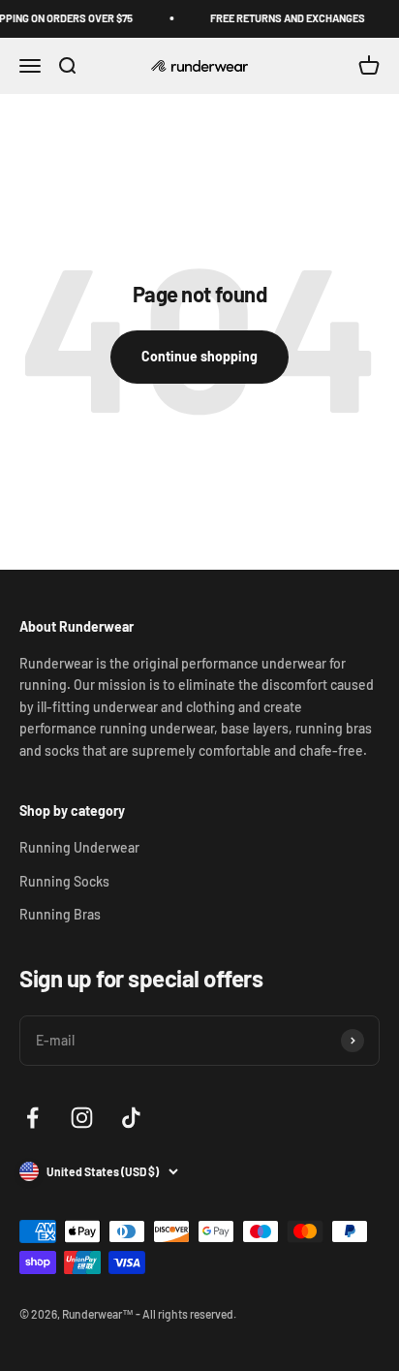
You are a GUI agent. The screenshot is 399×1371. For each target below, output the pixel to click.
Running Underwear (79, 847)
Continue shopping (199, 356)
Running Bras (60, 914)
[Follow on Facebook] (32, 1118)
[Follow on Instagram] (82, 1118)
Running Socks (64, 881)
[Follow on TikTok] (131, 1118)
